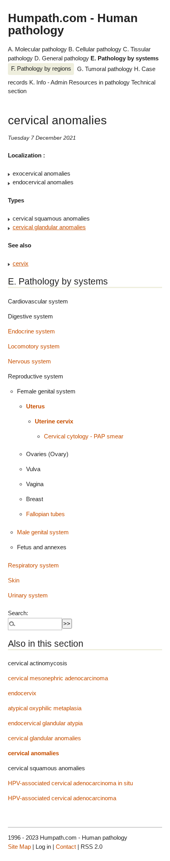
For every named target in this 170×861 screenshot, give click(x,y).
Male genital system (43, 532)
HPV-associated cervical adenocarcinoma (62, 798)
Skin (13, 580)
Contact (66, 846)
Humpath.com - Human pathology (73, 23)
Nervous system (29, 361)
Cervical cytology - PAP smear (83, 436)
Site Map (19, 846)
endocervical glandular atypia (45, 723)
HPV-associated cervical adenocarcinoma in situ (70, 783)
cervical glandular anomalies (49, 227)
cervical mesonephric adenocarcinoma (58, 678)
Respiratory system (33, 565)
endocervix (22, 693)
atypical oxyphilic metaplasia (44, 708)
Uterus (35, 406)
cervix (20, 263)
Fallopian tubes (45, 514)
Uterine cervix (54, 421)
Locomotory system (34, 346)
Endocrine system (31, 331)
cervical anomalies (33, 753)
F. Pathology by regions (41, 68)
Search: (18, 613)
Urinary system (28, 595)
